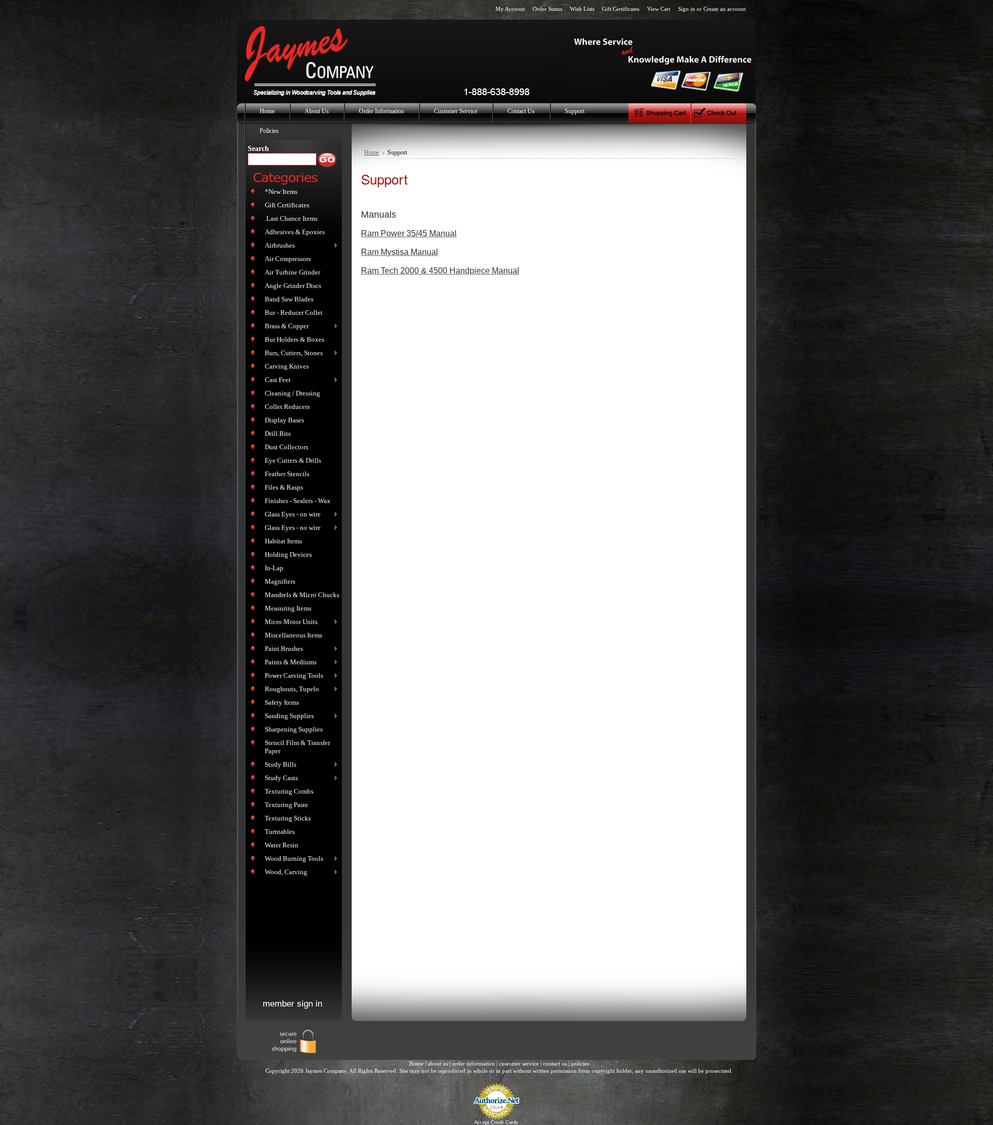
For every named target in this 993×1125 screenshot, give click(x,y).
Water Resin (281, 845)
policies (580, 1063)
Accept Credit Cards (496, 1122)
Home (371, 152)
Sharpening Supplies (294, 729)
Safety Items (282, 702)
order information (473, 1063)
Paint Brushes (282, 649)
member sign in (292, 1004)
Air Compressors (288, 259)
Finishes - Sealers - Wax (297, 501)
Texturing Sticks (288, 818)
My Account (510, 9)
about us (438, 1063)
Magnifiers (280, 581)
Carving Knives (287, 366)
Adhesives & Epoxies (295, 232)
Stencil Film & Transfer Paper (297, 747)
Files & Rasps (284, 487)
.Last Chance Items (291, 218)
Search (258, 148)
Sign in (686, 9)
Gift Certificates (620, 9)
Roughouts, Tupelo (290, 689)
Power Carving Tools (292, 676)
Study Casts (279, 778)
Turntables (280, 831)
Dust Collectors (286, 447)
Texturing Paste (286, 805)
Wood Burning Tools (292, 859)
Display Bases (284, 420)
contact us (555, 1063)
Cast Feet (276, 380)
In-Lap (274, 568)
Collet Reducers (287, 407)
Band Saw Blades (289, 299)
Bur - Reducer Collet (294, 312)
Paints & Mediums (289, 662)
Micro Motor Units (289, 622)
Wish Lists (582, 9)
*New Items (281, 191)
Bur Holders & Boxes (294, 339)
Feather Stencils (287, 474)
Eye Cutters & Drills (293, 460)
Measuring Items (288, 608)
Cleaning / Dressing (292, 393)
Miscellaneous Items (293, 635)
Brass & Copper (285, 326)
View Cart (658, 9)
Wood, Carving (284, 872)
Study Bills (278, 765)
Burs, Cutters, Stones (292, 353)
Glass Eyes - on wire (291, 514)
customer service (519, 1063)
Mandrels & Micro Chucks (302, 595)
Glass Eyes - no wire (291, 528)
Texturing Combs (289, 791)
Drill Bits (278, 433)
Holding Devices (288, 554)
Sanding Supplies (287, 716)
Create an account (724, 9)
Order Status (547, 9)
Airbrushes (278, 245)
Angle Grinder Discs (293, 286)
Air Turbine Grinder (292, 272)
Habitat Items (283, 541)
